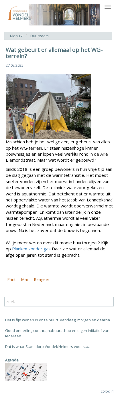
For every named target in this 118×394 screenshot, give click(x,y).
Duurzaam (39, 35)
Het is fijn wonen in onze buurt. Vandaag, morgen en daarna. (58, 319)
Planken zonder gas (31, 249)
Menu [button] (15, 35)
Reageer (41, 279)
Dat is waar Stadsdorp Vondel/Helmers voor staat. (49, 346)
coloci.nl (107, 391)
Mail (25, 279)
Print (11, 279)
